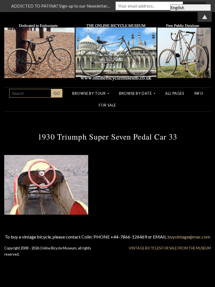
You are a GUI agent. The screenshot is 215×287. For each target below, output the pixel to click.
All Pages (174, 93)
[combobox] (30, 93)
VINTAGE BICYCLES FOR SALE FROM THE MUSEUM (170, 248)
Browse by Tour (89, 93)
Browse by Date (136, 93)
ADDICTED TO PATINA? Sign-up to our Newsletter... (60, 5)
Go (56, 93)
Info (199, 93)
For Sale (107, 105)
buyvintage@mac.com (188, 236)
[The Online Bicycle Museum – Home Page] (107, 45)
